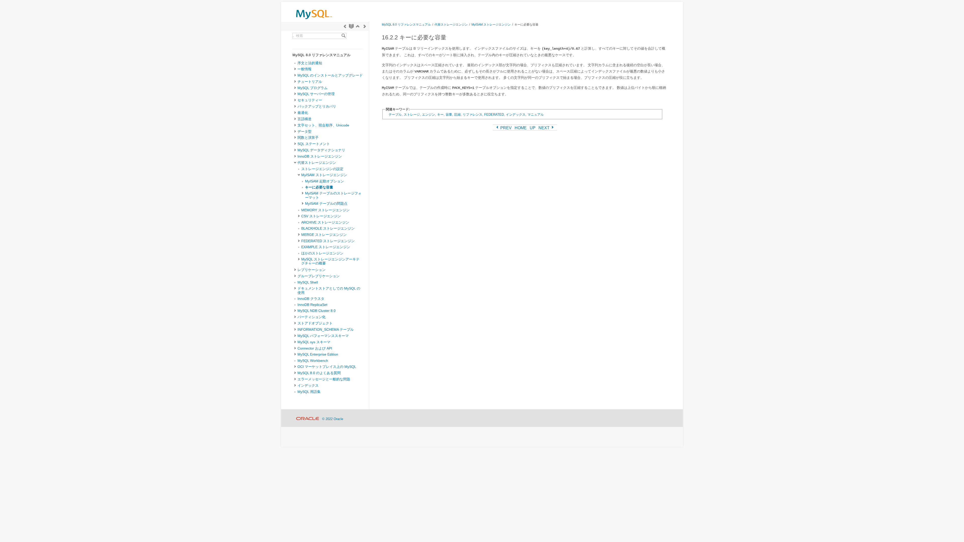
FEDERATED (494, 114)
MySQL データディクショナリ (321, 150)
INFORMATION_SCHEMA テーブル (325, 329)
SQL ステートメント (313, 144)
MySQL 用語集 (309, 392)
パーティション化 (311, 317)
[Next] (365, 26)
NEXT (544, 128)
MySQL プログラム (312, 88)
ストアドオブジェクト (315, 323)
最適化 (302, 113)
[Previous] (345, 26)
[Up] (358, 26)
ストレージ (412, 114)
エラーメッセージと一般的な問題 (323, 379)
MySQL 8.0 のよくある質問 (319, 373)
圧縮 (457, 114)
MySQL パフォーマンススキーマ (323, 336)
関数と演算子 (308, 138)
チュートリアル (309, 82)
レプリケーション (311, 270)
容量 (449, 114)
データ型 (304, 131)
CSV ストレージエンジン (321, 216)
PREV (505, 128)
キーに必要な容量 (319, 187)
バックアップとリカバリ (316, 106)
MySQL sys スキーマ (313, 342)
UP (532, 128)
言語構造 (304, 119)
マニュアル (535, 114)
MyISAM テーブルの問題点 (326, 204)
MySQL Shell (307, 282)
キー (440, 114)
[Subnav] (295, 69)
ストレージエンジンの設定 (322, 169)
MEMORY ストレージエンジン (325, 210)
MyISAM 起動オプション (324, 181)
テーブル (395, 114)
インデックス (308, 385)
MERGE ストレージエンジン (324, 235)
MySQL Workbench (312, 361)
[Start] (351, 26)
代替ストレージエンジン (316, 163)
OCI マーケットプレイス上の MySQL (326, 367)
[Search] (343, 36)
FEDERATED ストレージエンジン (328, 241)
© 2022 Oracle (332, 419)
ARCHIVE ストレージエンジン (325, 222)
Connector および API (314, 348)
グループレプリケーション (318, 276)
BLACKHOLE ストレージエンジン (328, 228)
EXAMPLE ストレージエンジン (325, 247)
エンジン (428, 114)
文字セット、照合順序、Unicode (323, 125)
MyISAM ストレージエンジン (324, 175)
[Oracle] (307, 419)
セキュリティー (309, 100)
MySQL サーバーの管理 (316, 94)
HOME (521, 128)
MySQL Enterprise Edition (317, 354)
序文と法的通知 (309, 63)
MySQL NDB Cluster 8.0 (316, 311)
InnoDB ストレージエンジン (319, 156)
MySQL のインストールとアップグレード (330, 75)
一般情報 (304, 69)
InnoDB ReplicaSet (312, 305)
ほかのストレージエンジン (322, 253)
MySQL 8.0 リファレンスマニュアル (406, 24)
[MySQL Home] (314, 20)
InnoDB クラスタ (310, 299)
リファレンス (472, 114)
